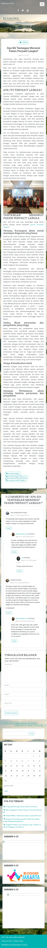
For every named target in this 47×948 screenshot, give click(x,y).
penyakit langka (13, 473)
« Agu (6, 791)
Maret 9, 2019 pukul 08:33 (25, 537)
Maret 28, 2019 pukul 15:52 (25, 621)
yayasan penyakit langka (16, 480)
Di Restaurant (16, 945)
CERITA (25, 42)
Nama (7, 685)
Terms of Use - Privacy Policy (12, 941)
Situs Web (8, 703)
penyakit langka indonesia (17, 477)
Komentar (8, 664)
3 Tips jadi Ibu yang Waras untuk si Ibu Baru (21, 807)
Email (7, 694)
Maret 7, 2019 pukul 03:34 (19, 515)
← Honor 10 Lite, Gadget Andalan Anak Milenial (19, 723)
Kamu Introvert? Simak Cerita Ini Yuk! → (30, 725)
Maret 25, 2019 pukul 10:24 (20, 583)
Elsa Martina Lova (22, 534)
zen (22, 558)
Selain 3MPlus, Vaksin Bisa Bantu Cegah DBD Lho (23, 816)
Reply (9, 528)
